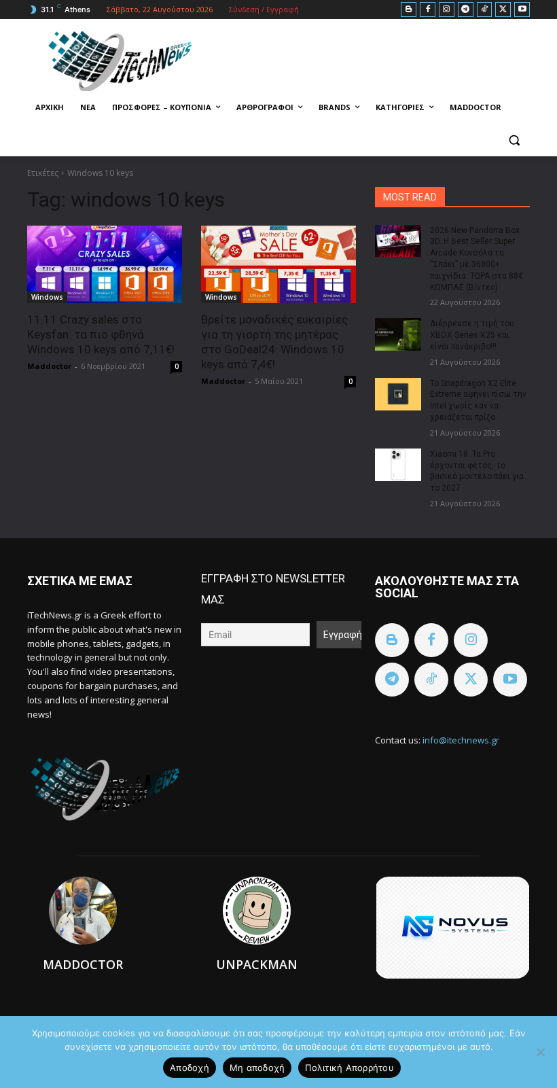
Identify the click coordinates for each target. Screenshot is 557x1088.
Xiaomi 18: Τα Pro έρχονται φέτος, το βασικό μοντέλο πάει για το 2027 (477, 471)
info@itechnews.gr (461, 740)
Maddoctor (49, 366)
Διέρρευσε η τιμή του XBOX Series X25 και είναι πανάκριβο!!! (472, 335)
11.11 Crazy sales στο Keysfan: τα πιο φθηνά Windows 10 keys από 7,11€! (101, 334)
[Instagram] (446, 10)
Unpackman (257, 964)
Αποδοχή (189, 1067)
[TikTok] (484, 10)
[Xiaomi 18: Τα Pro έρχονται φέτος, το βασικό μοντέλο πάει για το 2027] (398, 465)
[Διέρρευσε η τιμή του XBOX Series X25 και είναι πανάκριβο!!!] (398, 334)
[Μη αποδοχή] (540, 1052)
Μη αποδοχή (257, 1067)
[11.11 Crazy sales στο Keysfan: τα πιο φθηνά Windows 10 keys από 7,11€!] (104, 264)
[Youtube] (522, 10)
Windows (47, 297)
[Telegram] (465, 10)
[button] (514, 140)
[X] (503, 10)
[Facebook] (427, 10)
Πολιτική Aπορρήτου (349, 1067)
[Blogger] (408, 10)
